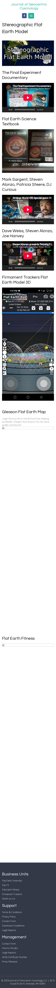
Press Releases (10, 961)
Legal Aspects (9, 930)
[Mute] (46, 109)
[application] (28, 97)
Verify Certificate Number (14, 957)
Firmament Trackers (12, 894)
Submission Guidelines (13, 925)
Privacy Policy (8, 916)
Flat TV (5, 885)
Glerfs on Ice (8, 898)
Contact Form (9, 921)
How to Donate (10, 948)
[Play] (5, 109)
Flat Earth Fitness (10, 889)
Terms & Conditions (12, 912)
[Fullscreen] (50, 109)
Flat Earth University (12, 880)
